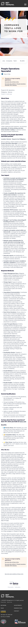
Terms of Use (9, 602)
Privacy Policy (3, 602)
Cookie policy (17, 587)
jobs (3, 61)
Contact (16, 610)
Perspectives (18, 608)
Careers (3, 610)
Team (2, 608)
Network (3, 605)
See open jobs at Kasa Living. (12, 81)
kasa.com (23, 421)
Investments (18, 605)
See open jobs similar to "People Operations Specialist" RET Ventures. (15, 84)
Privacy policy (11, 587)
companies (9, 61)
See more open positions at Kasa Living (14, 574)
